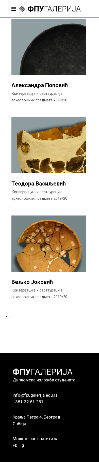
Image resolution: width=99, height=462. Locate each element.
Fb (15, 445)
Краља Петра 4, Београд (36, 417)
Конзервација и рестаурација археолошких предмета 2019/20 (39, 96)
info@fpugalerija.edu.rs (35, 395)
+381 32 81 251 (28, 401)
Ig (22, 445)
